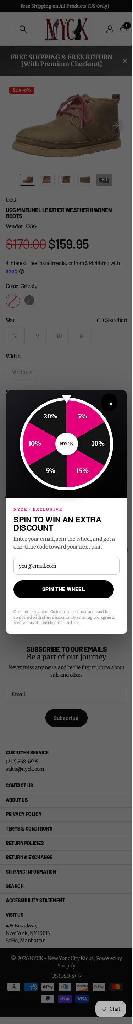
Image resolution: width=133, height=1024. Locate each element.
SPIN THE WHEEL (63, 589)
